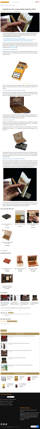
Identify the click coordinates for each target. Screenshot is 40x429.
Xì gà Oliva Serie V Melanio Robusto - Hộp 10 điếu (7, 243)
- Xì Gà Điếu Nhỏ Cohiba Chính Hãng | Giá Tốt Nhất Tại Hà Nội (14, 38)
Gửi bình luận (3, 330)
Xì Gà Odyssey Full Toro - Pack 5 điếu (22, 384)
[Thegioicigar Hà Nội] (5, 2)
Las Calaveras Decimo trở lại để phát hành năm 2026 (34, 303)
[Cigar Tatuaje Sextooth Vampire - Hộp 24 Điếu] (20, 261)
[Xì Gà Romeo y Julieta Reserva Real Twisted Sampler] (29, 381)
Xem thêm (22, 419)
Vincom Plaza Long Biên (7, 404)
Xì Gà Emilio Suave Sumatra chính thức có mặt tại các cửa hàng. (14, 303)
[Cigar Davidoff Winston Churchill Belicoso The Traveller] (3, 381)
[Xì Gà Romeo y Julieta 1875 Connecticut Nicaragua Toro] (16, 381)
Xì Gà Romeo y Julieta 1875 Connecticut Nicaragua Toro (22, 377)
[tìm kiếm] (33, 2)
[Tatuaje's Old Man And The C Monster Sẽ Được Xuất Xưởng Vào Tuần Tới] (25, 298)
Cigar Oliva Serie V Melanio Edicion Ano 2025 (33, 269)
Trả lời (3, 315)
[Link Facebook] (1, 424)
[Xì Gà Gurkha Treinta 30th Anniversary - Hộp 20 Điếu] (7, 278)
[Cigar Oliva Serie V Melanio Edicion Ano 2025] (33, 261)
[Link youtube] (6, 424)
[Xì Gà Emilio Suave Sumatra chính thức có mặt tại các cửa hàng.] (15, 298)
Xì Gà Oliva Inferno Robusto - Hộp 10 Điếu (7, 269)
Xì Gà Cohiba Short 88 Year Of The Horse (7, 225)
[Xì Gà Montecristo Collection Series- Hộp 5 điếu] (3, 388)
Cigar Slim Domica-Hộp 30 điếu (20, 224)
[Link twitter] (3, 424)
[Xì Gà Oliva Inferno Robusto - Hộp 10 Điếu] (7, 261)
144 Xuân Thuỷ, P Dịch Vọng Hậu (9, 399)
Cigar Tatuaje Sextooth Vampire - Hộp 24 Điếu (20, 269)
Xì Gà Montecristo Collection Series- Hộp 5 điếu (10, 384)
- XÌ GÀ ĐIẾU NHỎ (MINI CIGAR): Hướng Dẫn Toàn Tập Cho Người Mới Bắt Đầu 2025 (17, 40)
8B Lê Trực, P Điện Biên (7, 403)
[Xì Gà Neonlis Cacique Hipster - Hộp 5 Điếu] (33, 216)
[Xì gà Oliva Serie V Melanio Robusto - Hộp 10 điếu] (7, 235)
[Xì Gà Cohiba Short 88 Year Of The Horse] (7, 216)
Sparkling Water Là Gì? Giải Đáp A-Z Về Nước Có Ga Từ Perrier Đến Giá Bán (20, 365)
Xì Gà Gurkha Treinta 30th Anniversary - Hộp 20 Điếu (7, 287)
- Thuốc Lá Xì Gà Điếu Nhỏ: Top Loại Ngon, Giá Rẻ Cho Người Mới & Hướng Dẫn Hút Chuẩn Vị (19, 39)
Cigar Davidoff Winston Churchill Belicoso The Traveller (10, 377)
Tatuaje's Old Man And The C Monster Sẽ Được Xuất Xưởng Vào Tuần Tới (24, 304)
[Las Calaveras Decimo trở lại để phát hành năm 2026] (34, 298)
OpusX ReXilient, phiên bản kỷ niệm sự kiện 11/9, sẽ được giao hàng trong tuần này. (5, 304)
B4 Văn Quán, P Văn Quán (7, 401)
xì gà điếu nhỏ (5, 250)
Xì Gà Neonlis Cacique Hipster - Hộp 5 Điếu (33, 225)
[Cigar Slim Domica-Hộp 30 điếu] (20, 216)
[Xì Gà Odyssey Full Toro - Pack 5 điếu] (16, 388)
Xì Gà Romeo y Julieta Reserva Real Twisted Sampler (35, 377)
